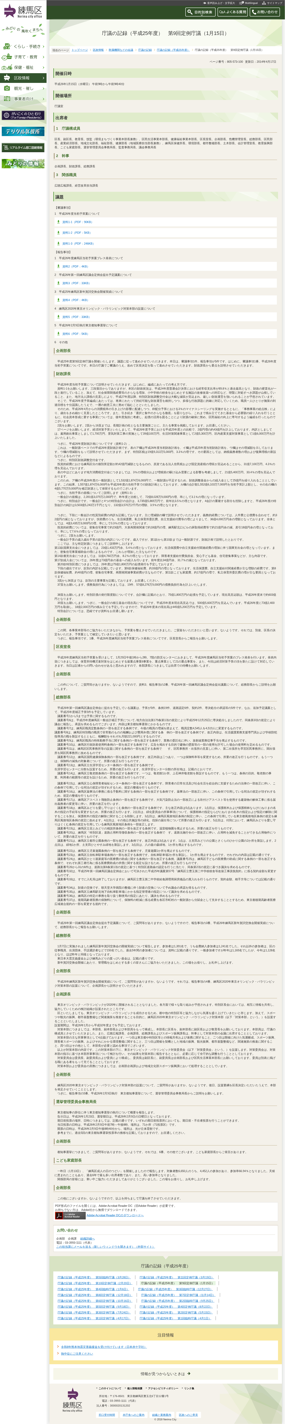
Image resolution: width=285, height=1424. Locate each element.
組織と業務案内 (161, 1414)
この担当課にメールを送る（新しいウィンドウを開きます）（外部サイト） (105, 1246)
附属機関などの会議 (121, 50)
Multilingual (251, 3)
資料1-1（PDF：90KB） (78, 222)
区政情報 (98, 50)
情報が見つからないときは (163, 1374)
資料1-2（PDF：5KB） (77, 232)
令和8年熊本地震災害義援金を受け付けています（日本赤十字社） (104, 1346)
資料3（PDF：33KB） (76, 283)
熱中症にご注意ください (77, 1353)
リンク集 (189, 1388)
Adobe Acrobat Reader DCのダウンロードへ (115, 1215)
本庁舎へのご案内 (133, 1414)
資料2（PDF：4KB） (76, 266)
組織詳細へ (87, 1238)
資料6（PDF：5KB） (76, 333)
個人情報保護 (134, 1388)
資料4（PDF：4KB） (76, 300)
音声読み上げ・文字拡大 (221, 3)
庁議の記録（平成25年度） (173, 50)
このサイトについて (110, 1388)
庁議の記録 (145, 50)
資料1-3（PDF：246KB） (78, 243)
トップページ (80, 50)
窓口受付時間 (107, 1414)
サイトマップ (274, 3)
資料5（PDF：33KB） (76, 317)
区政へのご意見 (188, 1414)
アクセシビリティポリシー (163, 1388)
